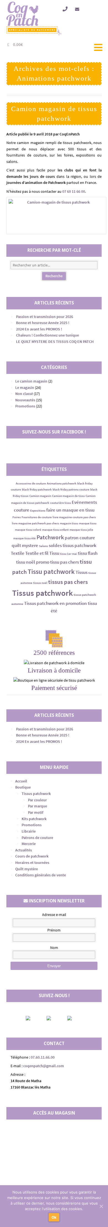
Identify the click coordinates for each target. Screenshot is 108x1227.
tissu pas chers (64, 562)
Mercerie (29, 843)
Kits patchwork (34, 818)
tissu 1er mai (68, 554)
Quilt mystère (26, 868)
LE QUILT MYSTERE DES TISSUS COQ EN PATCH (55, 341)
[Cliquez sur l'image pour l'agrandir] (54, 215)
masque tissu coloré (28, 530)
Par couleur (37, 799)
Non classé (24, 393)
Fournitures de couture (37, 517)
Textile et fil (36, 553)
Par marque (37, 806)
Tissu (54, 553)
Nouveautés (25, 399)
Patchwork (50, 537)
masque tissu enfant (55, 530)
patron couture (80, 538)
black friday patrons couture (71, 489)
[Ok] (101, 1206)
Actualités (23, 850)
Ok (54, 1217)
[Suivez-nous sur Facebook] (32, 1018)
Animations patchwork (61, 483)
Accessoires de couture (31, 483)
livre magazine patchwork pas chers (35, 523)
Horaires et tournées (32, 862)
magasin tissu (69, 523)
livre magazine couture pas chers (74, 517)
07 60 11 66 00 (73, 191)
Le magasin (24, 387)
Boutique (23, 787)
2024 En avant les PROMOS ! (39, 329)
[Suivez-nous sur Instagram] (53, 1018)
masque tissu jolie (81, 530)
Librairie (29, 831)
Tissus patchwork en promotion (55, 603)
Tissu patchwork (51, 571)
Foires (16, 517)
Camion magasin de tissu (68, 496)
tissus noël (40, 583)
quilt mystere (25, 545)
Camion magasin (40, 496)
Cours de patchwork (31, 856)
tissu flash (87, 553)
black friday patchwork (37, 489)
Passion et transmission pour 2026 (44, 316)
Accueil (21, 781)
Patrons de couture (37, 837)
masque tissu (87, 523)
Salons (43, 546)
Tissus (82, 572)
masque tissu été (24, 538)
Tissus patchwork (42, 593)
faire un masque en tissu (70, 510)
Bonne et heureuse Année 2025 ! (42, 322)
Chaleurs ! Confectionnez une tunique (47, 335)
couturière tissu (60, 503)
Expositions (37, 510)
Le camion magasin (31, 381)
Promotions (25, 406)
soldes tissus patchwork (72, 545)
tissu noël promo (32, 562)
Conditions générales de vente (40, 874)
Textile (17, 553)
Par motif (35, 812)
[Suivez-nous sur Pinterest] (74, 1018)
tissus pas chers (68, 582)
